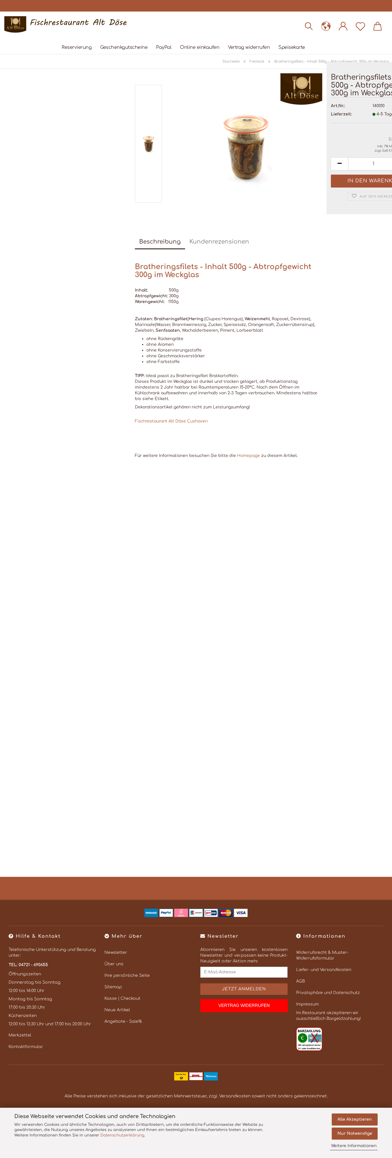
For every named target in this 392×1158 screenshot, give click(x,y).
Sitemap (113, 987)
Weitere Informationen (354, 1146)
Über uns (113, 964)
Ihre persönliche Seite (127, 975)
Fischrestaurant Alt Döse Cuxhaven (171, 421)
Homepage (248, 455)
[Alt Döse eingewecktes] (67, 24)
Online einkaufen (199, 47)
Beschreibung (160, 241)
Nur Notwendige (354, 1133)
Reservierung (77, 47)
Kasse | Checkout (122, 998)
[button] (326, 26)
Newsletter (115, 952)
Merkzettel (20, 1035)
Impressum (307, 1004)
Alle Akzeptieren (354, 1119)
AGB (300, 981)
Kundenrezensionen (219, 241)
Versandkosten (235, 1096)
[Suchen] (308, 26)
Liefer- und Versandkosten (323, 970)
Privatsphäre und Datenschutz (328, 993)
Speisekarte (291, 47)
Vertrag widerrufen (249, 47)
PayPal (163, 47)
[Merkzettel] (360, 26)
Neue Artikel (117, 1010)
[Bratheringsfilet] (245, 145)
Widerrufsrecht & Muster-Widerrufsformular (322, 955)
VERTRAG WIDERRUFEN (244, 1005)
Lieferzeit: (341, 114)
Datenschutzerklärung (122, 1135)
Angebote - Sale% (123, 1021)
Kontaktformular (26, 1047)
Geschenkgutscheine (124, 47)
